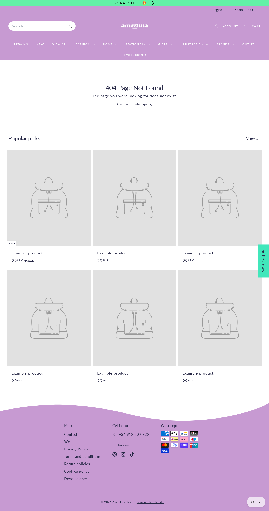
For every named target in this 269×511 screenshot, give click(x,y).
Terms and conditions (82, 456)
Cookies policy (77, 471)
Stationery (136, 44)
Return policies (77, 464)
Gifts (163, 44)
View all (253, 138)
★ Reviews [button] (263, 261)
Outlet (248, 44)
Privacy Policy (76, 449)
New (40, 44)
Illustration (192, 44)
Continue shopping (134, 104)
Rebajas (21, 44)
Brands (223, 44)
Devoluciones (134, 55)
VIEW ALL (59, 44)
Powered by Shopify (150, 502)
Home (108, 44)
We (67, 442)
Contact (71, 434)
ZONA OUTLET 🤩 (131, 3)
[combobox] (42, 26)
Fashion (83, 44)
